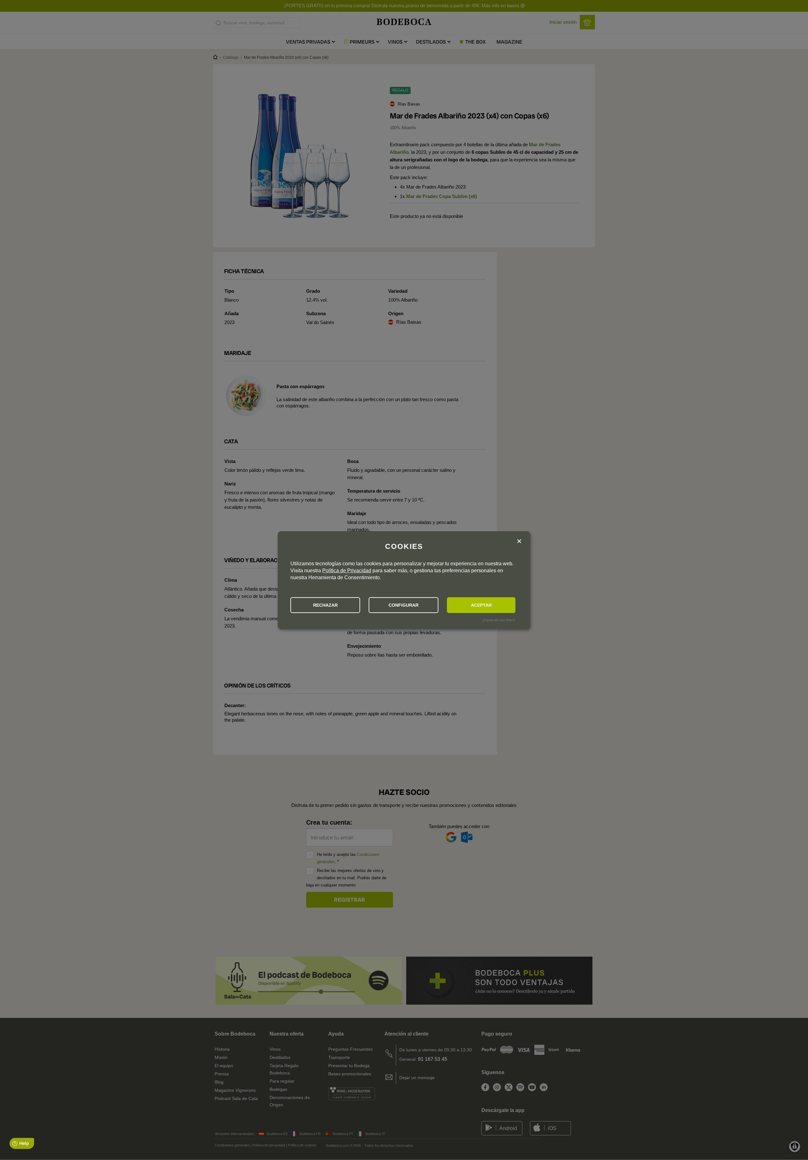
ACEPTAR (481, 605)
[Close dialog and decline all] (519, 541)
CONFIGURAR (404, 605)
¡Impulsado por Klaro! (498, 620)
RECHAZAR (325, 605)
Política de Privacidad (346, 570)
